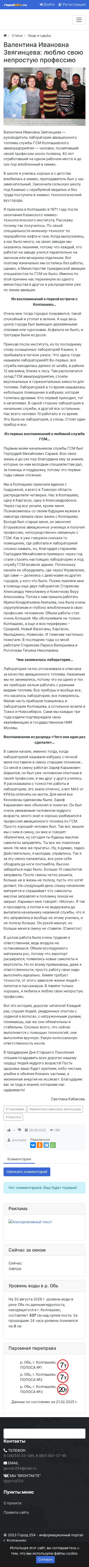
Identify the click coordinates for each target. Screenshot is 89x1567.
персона (14, 1117)
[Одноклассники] (39, 1145)
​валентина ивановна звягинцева (56, 1109)
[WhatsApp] (53, 1145)
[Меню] (79, 19)
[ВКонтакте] (33, 1145)
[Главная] (5, 35)
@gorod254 (13, 1481)
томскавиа (16, 1109)
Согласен (45, 1559)
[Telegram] (46, 1145)
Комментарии (19, 1159)
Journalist (19, 1140)
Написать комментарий (27, 1171)
